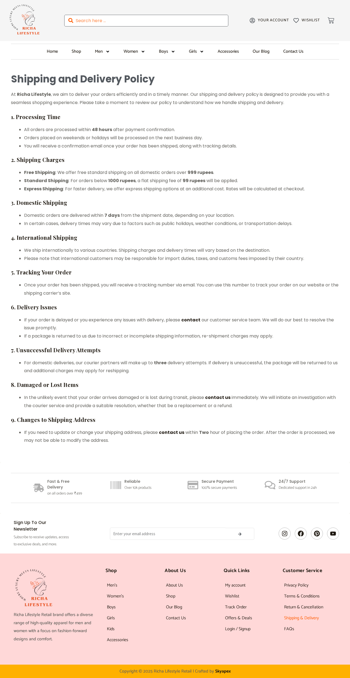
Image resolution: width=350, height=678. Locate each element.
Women (131, 51)
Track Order (236, 607)
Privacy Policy (296, 585)
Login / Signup (237, 629)
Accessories (228, 51)
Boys (163, 51)
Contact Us (293, 51)
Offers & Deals (238, 618)
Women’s (115, 596)
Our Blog (261, 51)
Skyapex (223, 671)
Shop (76, 51)
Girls (193, 51)
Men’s (112, 585)
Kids (111, 629)
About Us (174, 585)
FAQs (289, 629)
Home (52, 51)
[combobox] (146, 20)
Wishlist (232, 596)
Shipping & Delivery (301, 618)
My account (235, 585)
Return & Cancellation (303, 607)
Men (99, 51)
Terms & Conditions (302, 596)
